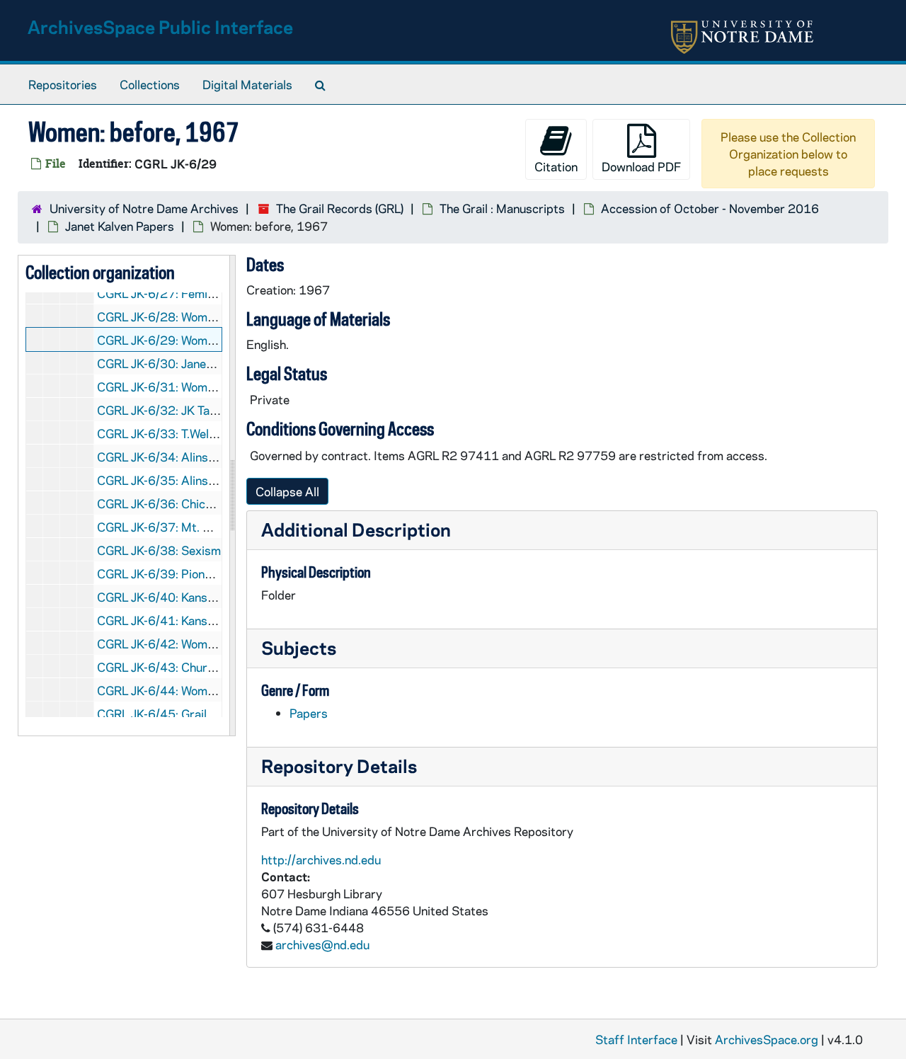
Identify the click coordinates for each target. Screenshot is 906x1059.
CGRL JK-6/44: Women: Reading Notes (201, 690)
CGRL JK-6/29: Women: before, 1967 (198, 340)
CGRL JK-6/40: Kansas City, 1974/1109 (207, 597)
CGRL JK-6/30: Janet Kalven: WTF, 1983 (206, 363)
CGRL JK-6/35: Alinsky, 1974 (177, 480)
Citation (556, 166)
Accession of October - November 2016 (710, 208)
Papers (308, 713)
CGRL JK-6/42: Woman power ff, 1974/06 (211, 643)
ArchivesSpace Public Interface (160, 26)
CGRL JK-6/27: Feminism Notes (182, 293)
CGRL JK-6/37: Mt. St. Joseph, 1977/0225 (214, 526)
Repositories (62, 84)
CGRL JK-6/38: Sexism (159, 550)
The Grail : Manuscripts (502, 208)
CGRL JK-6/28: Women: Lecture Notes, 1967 (218, 316)
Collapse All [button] (287, 491)
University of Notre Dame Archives (144, 208)
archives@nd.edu (322, 944)
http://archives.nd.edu (321, 859)
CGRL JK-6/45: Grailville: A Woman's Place (211, 713)
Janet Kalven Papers (119, 226)
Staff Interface (636, 1039)
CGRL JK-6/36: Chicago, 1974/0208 (197, 503)
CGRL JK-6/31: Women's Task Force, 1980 (212, 386)
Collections (150, 84)
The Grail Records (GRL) (339, 208)
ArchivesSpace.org (766, 1039)
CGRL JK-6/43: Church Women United (199, 667)
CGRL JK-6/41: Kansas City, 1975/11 (199, 620)
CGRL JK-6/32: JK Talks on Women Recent (210, 410)
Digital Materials (247, 84)
